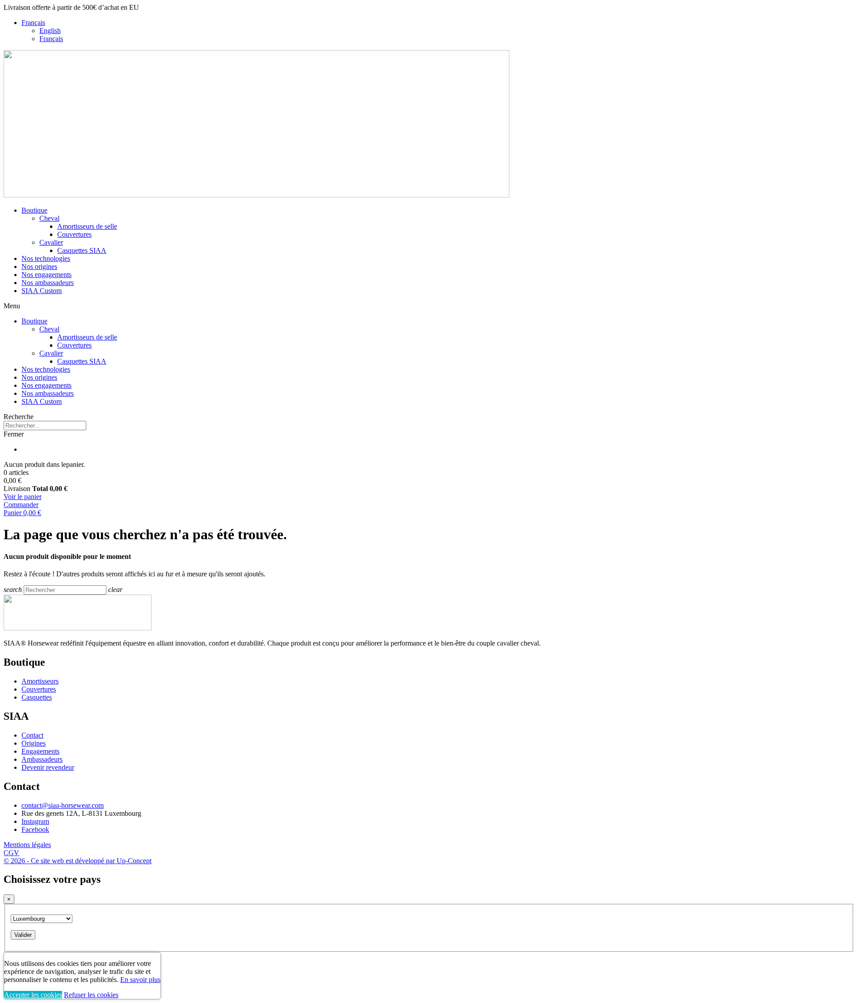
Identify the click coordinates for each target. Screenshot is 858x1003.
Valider (23, 935)
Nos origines (39, 266)
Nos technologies (45, 258)
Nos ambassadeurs (47, 282)
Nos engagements (46, 274)
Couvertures (74, 234)
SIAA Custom (41, 290)
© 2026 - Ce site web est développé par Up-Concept (77, 861)
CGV (11, 852)
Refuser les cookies (91, 995)
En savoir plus (140, 979)
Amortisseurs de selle (87, 226)
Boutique (34, 210)
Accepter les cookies (33, 995)
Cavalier (51, 242)
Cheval (49, 218)
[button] (429, 417)
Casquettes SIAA (81, 250)
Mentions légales (27, 844)
